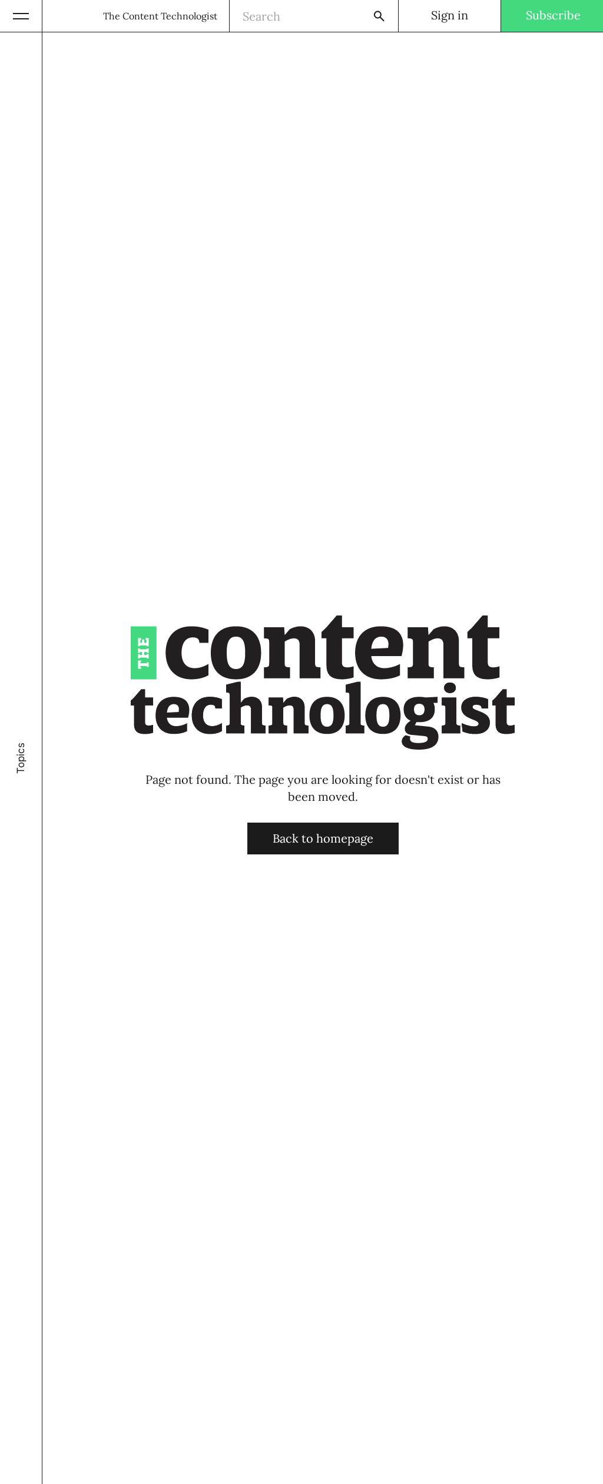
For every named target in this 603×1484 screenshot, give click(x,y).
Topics (21, 758)
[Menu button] (21, 16)
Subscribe (553, 15)
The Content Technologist (160, 16)
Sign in (449, 15)
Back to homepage (323, 838)
